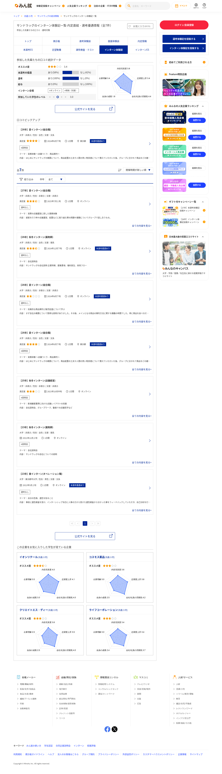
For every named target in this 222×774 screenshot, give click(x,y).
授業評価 (91, 745)
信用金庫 (63, 694)
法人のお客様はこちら (68, 754)
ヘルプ (51, 754)
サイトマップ (196, 754)
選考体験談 (85, 41)
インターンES (142, 49)
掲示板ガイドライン (34, 754)
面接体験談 (113, 41)
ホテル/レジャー (183, 713)
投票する (197, 120)
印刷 (22, 703)
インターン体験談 (114, 49)
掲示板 (56, 41)
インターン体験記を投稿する (184, 48)
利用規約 (17, 754)
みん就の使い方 (33, 745)
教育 (178, 699)
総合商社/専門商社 (67, 699)
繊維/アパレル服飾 (28, 699)
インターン (79, 745)
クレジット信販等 (67, 713)
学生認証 (48, 745)
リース (62, 718)
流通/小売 (28, 16)
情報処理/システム (106, 684)
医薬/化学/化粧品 (27, 689)
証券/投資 (63, 708)
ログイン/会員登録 (184, 25)
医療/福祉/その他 (183, 723)
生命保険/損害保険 (67, 703)
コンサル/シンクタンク (108, 689)
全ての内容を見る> (141, 225)
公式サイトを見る (85, 109)
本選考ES (28, 49)
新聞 (139, 694)
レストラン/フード (184, 708)
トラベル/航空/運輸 (184, 694)
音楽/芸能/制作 (143, 689)
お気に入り (141, 26)
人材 (178, 684)
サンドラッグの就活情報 (48, 16)
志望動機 (56, 49)
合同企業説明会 (63, 745)
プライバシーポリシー (108, 754)
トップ (16, 16)
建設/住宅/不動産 (183, 703)
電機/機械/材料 (26, 684)
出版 (139, 699)
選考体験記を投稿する (184, 38)
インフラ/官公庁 (183, 718)
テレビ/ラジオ (143, 684)
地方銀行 (63, 689)
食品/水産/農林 (26, 694)
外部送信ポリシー (131, 754)
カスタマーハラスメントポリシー (159, 754)
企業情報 (182, 754)
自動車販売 (25, 708)
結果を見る (197, 113)
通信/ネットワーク (106, 694)
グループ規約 (88, 754)
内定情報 (142, 41)
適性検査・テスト (85, 49)
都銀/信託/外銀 (65, 684)
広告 (139, 703)
